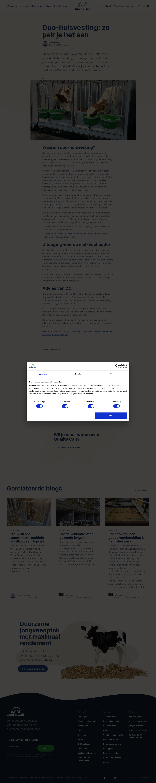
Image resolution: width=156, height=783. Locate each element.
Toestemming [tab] (43, 374)
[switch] (65, 406)
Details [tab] (78, 374)
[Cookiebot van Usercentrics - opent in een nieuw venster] (117, 366)
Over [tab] (112, 374)
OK (110, 415)
